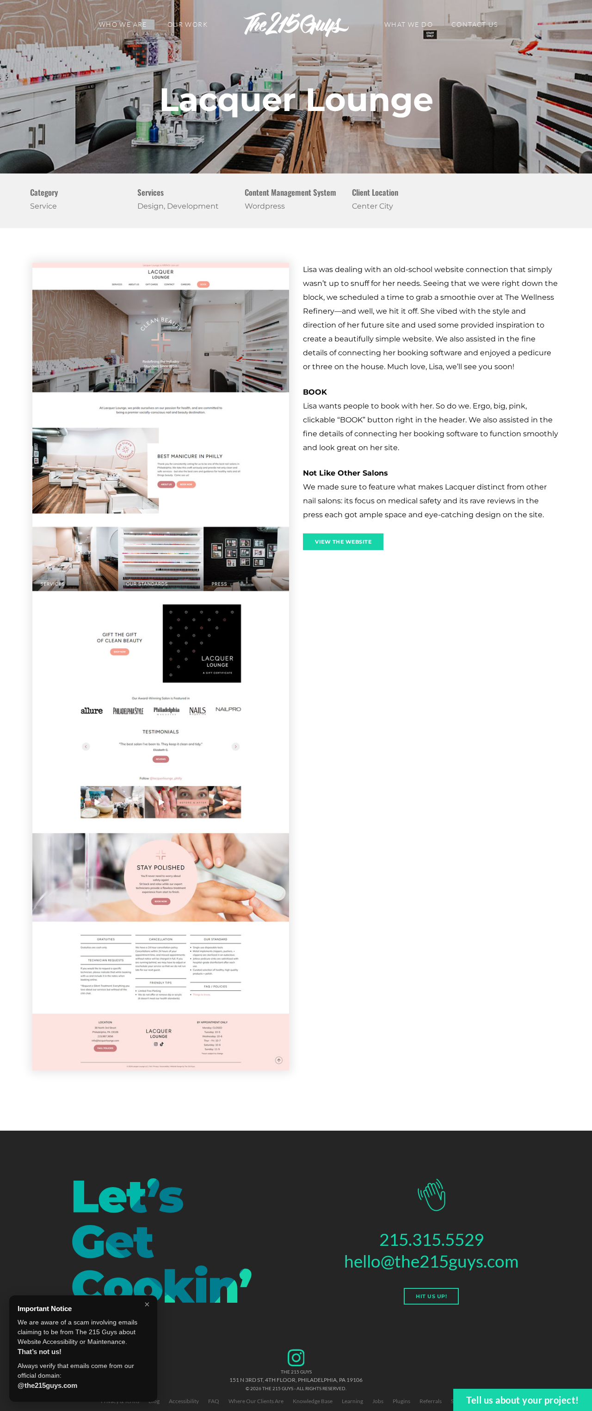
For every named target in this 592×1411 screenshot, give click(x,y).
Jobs (377, 1401)
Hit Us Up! (431, 1296)
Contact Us (474, 24)
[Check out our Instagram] (296, 1365)
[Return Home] (296, 24)
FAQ (213, 1401)
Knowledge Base (313, 1401)
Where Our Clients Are (256, 1401)
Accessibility (184, 1401)
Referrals (430, 1401)
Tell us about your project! (522, 1399)
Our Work (187, 24)
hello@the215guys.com (431, 1260)
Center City (372, 206)
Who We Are (123, 24)
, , (296, 1379)
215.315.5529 (431, 1239)
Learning (352, 1401)
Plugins (401, 1401)
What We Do (408, 24)
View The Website (343, 541)
